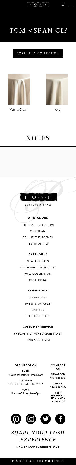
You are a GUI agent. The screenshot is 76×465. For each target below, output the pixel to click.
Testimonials (38, 244)
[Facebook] (60, 419)
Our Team (38, 231)
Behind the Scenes (38, 237)
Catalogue (38, 254)
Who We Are (38, 218)
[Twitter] (45, 419)
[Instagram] (31, 419)
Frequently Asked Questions (38, 334)
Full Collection (38, 274)
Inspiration (38, 290)
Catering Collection (38, 267)
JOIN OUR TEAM (38, 340)
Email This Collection (38, 53)
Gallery (38, 310)
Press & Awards (38, 304)
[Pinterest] (16, 419)
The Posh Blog (38, 316)
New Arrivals (38, 261)
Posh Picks (38, 280)
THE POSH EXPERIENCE (38, 225)
